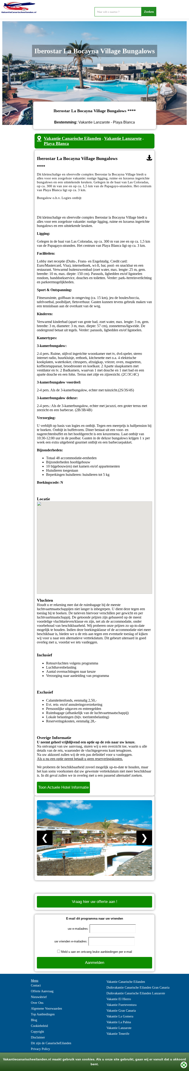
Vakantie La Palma (118, 1022)
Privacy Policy (40, 1049)
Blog (34, 1020)
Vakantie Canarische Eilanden (72, 138)
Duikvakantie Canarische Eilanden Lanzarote (135, 993)
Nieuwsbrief (39, 997)
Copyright (37, 1031)
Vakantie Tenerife (117, 1033)
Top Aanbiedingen (43, 1014)
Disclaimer (38, 1037)
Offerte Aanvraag (42, 991)
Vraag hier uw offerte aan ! (94, 901)
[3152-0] (149, 157)
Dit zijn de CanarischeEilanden (51, 1043)
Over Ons (37, 1003)
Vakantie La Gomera (119, 1016)
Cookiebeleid (39, 1026)
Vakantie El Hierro (118, 999)
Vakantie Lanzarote (123, 138)
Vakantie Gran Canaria (121, 1010)
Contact (36, 985)
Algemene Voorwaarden (46, 1008)
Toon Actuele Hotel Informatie (63, 787)
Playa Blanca (56, 143)
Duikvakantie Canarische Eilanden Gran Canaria (137, 987)
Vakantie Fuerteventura (121, 1005)
